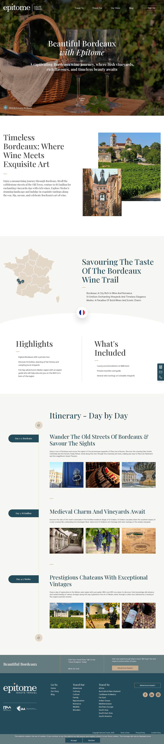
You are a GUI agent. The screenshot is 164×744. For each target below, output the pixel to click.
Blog (131, 7)
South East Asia (106, 713)
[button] (156, 372)
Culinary (76, 691)
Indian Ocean (104, 700)
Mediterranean (105, 703)
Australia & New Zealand (109, 691)
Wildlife (76, 706)
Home (53, 688)
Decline (91, 740)
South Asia (103, 710)
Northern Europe (106, 706)
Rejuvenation (78, 700)
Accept (74, 740)
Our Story (115, 7)
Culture (76, 694)
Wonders (76, 710)
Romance (77, 703)
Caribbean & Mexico (107, 694)
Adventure (77, 688)
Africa (101, 688)
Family (75, 697)
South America (105, 716)
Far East (102, 697)
